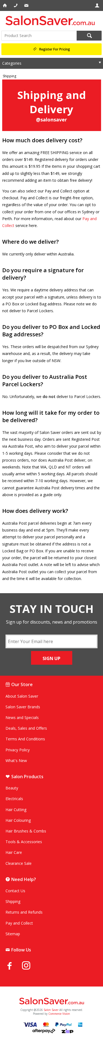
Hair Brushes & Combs (25, 831)
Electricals (14, 798)
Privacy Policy (17, 749)
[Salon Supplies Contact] (16, 5)
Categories (11, 63)
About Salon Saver (21, 696)
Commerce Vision (59, 1014)
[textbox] (39, 36)
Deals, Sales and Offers (26, 728)
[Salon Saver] (51, 20)
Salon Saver (51, 1010)
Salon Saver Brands (22, 706)
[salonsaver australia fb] (13, 965)
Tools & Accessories (23, 841)
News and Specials (22, 717)
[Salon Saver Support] (26, 5)
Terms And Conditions (25, 738)
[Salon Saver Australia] (51, 1001)
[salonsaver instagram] (30, 966)
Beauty (11, 788)
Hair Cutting (15, 809)
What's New (16, 760)
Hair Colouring (18, 820)
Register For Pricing (54, 49)
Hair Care (13, 852)
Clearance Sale (18, 863)
